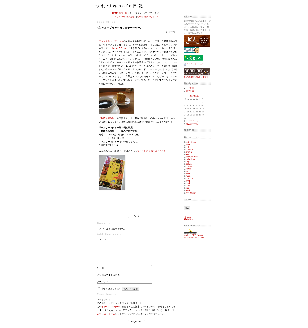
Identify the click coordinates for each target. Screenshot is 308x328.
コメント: (102, 239)
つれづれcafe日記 (119, 6)
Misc (188, 173)
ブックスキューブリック (111, 41)
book (188, 145)
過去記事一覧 (192, 124)
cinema (189, 149)
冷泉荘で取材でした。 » (147, 17)
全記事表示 (191, 193)
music (189, 176)
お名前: (100, 268)
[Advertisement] (136, 205)
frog (187, 161)
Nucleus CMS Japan (193, 235)
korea (188, 169)
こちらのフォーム (106, 314)
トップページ (192, 121)
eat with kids (192, 157)
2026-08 (194, 96)
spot (188, 183)
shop (188, 181)
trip (187, 188)
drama (189, 152)
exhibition (190, 159)
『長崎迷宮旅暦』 (108, 118)
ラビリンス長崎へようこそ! (151, 151)
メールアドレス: (105, 281)
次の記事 (190, 88)
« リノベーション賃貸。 (125, 17)
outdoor (189, 178)
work (188, 190)
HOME (115, 13)
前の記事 (190, 91)
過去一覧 (123, 13)
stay (188, 185)
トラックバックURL (112, 306)
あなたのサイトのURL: (108, 275)
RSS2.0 (187, 217)
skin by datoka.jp (194, 237)
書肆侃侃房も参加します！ (196, 77)
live (187, 171)
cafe (188, 147)
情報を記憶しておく (111, 288)
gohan (189, 164)
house (189, 166)
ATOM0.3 (188, 219)
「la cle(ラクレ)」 (119, 48)
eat (187, 154)
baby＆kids (191, 142)
